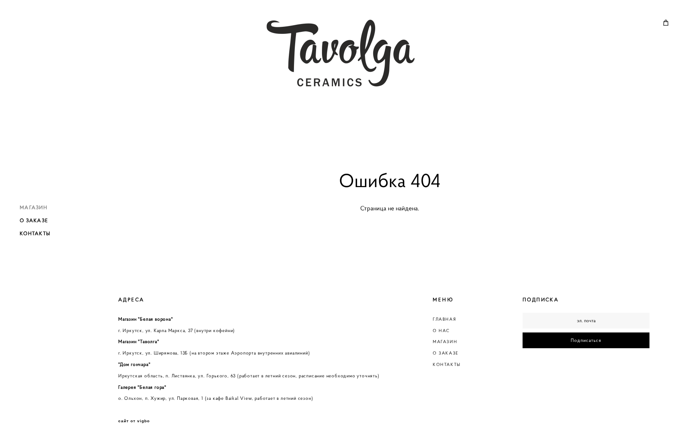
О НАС (441, 330)
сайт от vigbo (134, 421)
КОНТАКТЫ (35, 233)
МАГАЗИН (33, 207)
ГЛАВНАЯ (444, 319)
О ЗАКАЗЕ (34, 220)
